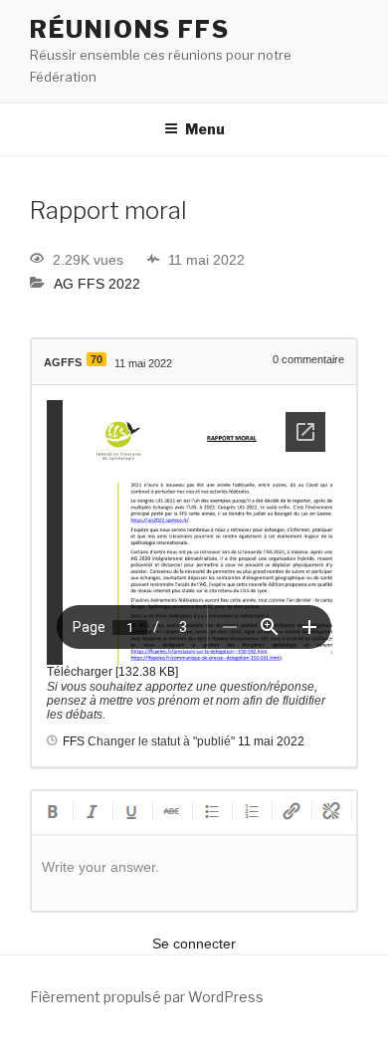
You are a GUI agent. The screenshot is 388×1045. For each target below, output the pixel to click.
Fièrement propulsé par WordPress (147, 996)
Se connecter (194, 943)
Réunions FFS (130, 29)
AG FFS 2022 (97, 284)
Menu (205, 128)
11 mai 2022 (271, 741)
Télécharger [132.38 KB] (112, 672)
